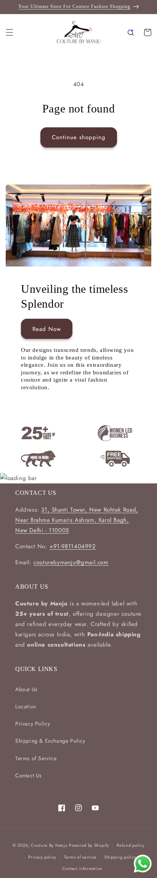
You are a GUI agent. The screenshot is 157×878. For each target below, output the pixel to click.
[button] (9, 32)
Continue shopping (79, 137)
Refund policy (130, 845)
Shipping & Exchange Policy (50, 741)
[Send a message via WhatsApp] (142, 863)
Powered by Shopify (89, 845)
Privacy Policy (32, 723)
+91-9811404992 (73, 546)
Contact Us (28, 775)
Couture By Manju (50, 845)
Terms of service (80, 857)
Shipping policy (120, 857)
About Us (26, 689)
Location (25, 706)
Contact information (82, 868)
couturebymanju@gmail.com (71, 562)
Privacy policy (42, 857)
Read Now (46, 329)
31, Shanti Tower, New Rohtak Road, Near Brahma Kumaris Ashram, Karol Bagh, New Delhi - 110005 (76, 520)
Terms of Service (36, 758)
